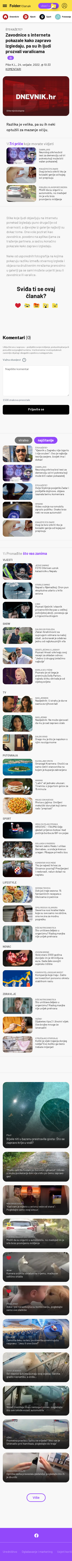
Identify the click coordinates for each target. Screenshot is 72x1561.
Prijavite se (36, 409)
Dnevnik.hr (14, 16)
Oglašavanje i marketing (37, 1551)
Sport (48, 16)
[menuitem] (65, 6)
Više (36, 1497)
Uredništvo (10, 1551)
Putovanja (66, 16)
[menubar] (65, 5)
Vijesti (32, 16)
